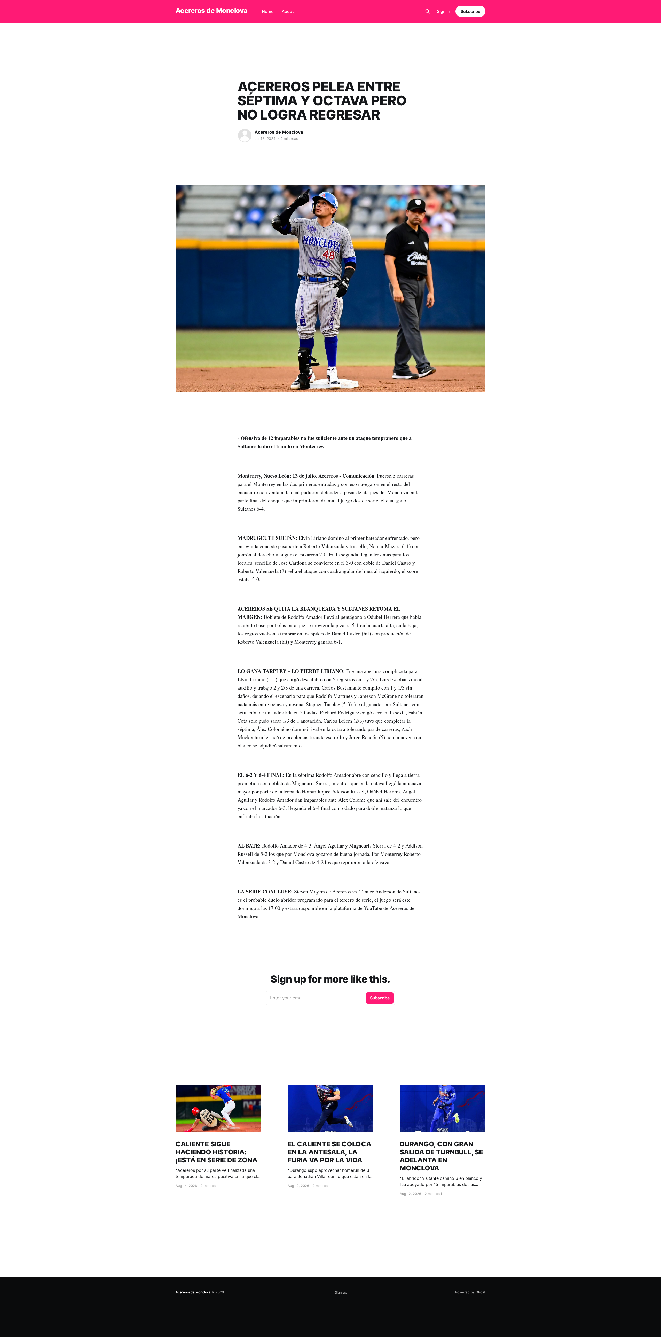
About (288, 11)
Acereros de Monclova (211, 10)
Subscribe (470, 11)
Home (267, 11)
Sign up (341, 1292)
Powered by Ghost (470, 1292)
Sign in (443, 11)
